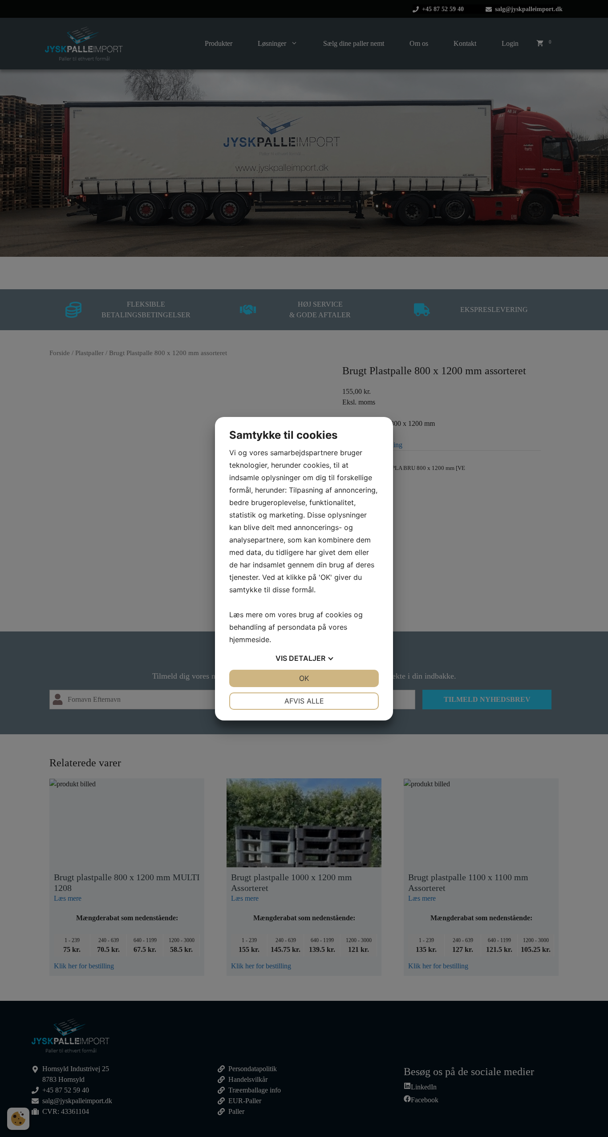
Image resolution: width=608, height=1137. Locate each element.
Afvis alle (304, 700)
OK (304, 678)
